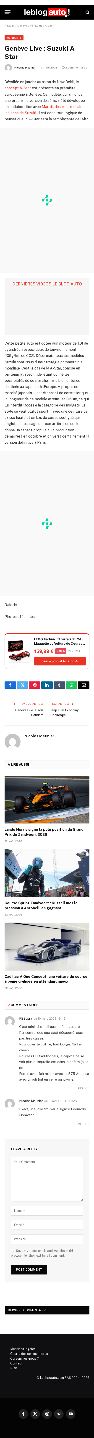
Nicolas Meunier (25, 67)
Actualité (14, 38)
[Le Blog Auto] (47, 12)
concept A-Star (18, 88)
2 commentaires (76, 67)
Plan (13, 1368)
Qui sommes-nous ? (24, 1358)
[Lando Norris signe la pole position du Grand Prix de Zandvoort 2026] (47, 799)
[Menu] (7, 12)
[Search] (87, 12)
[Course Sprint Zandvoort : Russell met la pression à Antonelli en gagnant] (47, 873)
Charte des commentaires (29, 1354)
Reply (82, 1088)
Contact (16, 1363)
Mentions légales (23, 1349)
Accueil (10, 25)
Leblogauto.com (52, 1378)
